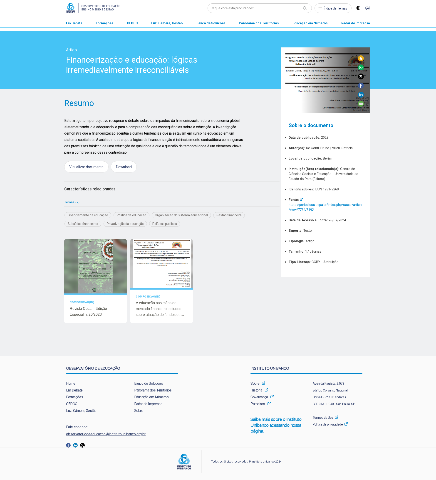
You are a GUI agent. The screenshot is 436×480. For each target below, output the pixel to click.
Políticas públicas (164, 224)
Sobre (138, 411)
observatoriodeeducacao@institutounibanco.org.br (106, 434)
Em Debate (74, 390)
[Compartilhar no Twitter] (361, 78)
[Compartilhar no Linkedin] (361, 96)
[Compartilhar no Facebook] (361, 87)
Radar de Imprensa (148, 404)
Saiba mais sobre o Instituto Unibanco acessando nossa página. (276, 425)
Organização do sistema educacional (181, 215)
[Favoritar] (361, 60)
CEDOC (71, 404)
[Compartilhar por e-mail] (361, 105)
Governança (259, 397)
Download (124, 167)
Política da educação (131, 215)
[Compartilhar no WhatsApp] (361, 69)
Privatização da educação (125, 224)
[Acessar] (367, 8)
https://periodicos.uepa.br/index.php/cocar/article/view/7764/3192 (325, 205)
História (256, 390)
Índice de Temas (335, 8)
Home (70, 383)
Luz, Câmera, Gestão (81, 411)
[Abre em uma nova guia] (69, 445)
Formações (74, 397)
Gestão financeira (229, 215)
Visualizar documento (86, 167)
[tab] (71, 202)
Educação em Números (151, 397)
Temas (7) (71, 202)
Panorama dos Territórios (153, 390)
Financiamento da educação (88, 215)
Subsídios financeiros (83, 224)
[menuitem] (74, 23)
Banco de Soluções (148, 383)
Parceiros (257, 404)
